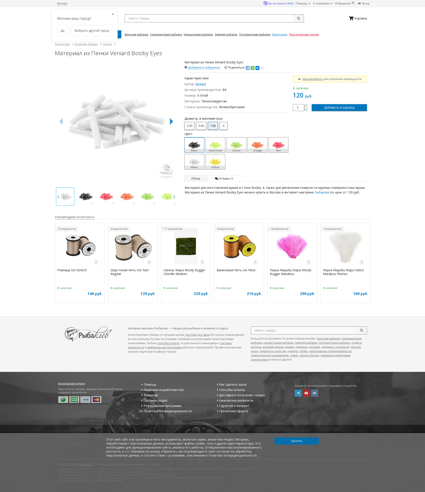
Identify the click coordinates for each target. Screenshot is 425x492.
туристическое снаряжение (270, 355)
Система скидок (156, 400)
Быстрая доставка (197, 335)
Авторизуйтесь (312, 79)
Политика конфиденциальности (168, 411)
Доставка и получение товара (242, 395)
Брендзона (279, 34)
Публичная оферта (233, 411)
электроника (259, 359)
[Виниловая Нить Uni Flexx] (239, 246)
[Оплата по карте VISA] (85, 399)
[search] (362, 330)
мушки (289, 347)
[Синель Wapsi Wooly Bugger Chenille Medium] (186, 246)
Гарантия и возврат (234, 406)
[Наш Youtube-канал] (306, 393)
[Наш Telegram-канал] (298, 393)
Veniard (200, 84)
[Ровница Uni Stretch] (79, 246)
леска (254, 351)
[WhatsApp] (253, 68)
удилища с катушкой (335, 347)
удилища (302, 347)
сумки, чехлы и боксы (304, 355)
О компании (321, 3)
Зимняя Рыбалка (226, 34)
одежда (293, 351)
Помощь (302, 3)
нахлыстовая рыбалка (279, 343)
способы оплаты (168, 343)
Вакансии (151, 395)
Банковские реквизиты (236, 400)
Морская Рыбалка (136, 34)
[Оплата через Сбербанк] (63, 399)
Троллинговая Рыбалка (254, 34)
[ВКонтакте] (257, 68)
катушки (314, 347)
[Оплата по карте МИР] (74, 399)
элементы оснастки (273, 351)
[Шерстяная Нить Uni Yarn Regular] (133, 246)
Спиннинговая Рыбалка (166, 34)
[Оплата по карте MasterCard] (96, 399)
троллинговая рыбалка (334, 343)
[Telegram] (248, 68)
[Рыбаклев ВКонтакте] (314, 393)
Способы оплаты (232, 390)
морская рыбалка (328, 338)
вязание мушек (273, 347)
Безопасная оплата (71, 383)
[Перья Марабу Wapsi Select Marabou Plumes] (345, 246)
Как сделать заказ (233, 384)
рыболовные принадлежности (330, 351)
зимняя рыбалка (306, 343)
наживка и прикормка (335, 355)
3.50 (189, 126)
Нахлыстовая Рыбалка (198, 34)
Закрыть (418, 490)
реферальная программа (164, 347)
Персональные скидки (304, 34)
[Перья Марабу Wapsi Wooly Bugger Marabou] (292, 246)
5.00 (201, 126)
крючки (355, 347)
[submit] (299, 18)
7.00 (213, 126)
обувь (303, 351)
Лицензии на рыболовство (164, 390)
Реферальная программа (163, 406)
